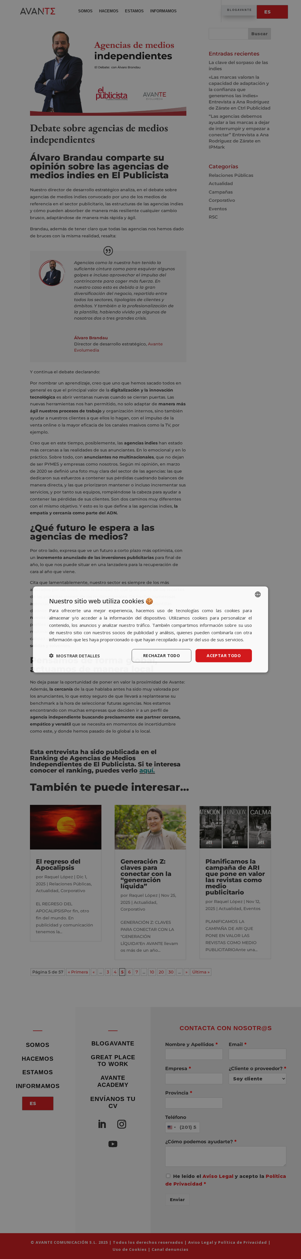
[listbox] (258, 594)
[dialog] (150, 630)
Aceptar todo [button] (224, 655)
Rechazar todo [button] (161, 655)
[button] (74, 655)
